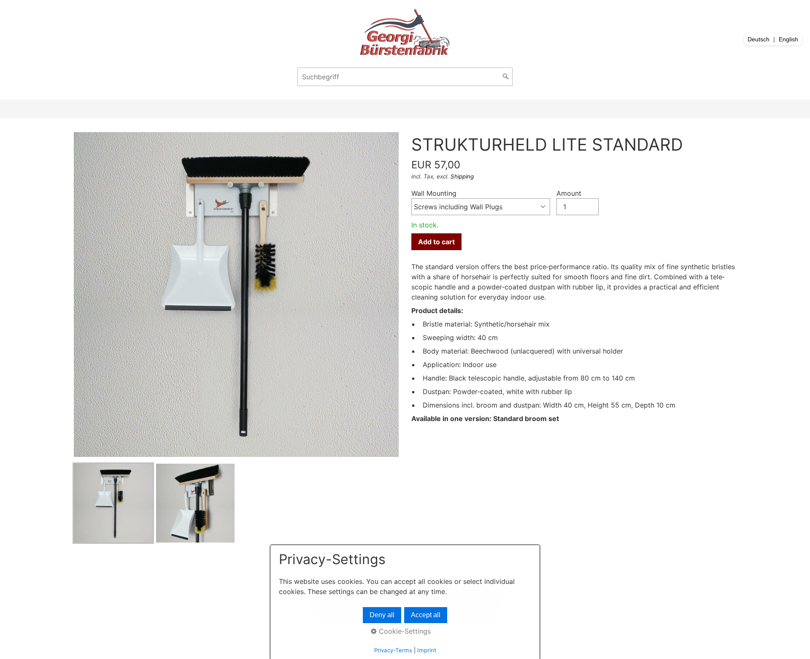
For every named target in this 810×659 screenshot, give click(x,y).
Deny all (382, 614)
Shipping (462, 176)
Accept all (425, 614)
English (788, 39)
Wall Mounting (433, 193)
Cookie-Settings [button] (404, 631)
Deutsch (759, 39)
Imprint (426, 650)
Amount (568, 193)
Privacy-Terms (393, 650)
